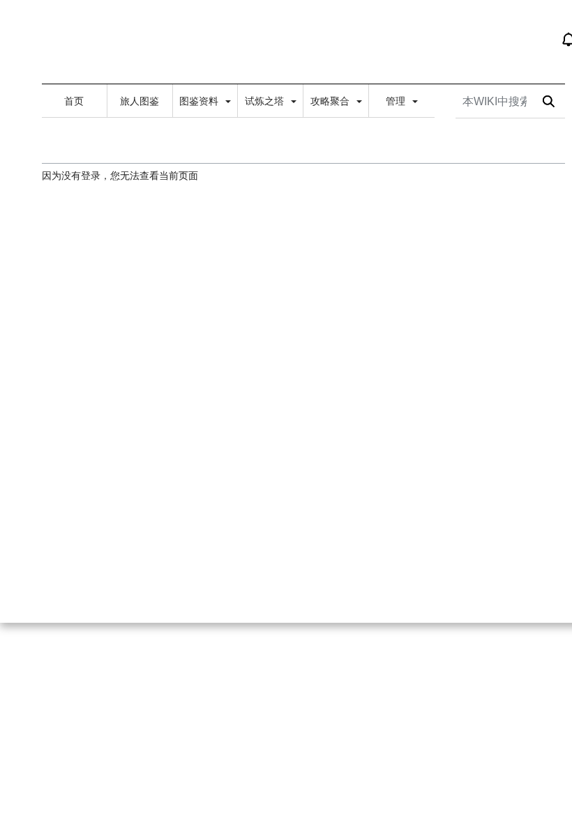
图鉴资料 (200, 101)
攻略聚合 (331, 101)
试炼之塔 (266, 101)
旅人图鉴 (139, 101)
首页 (74, 101)
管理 (397, 101)
